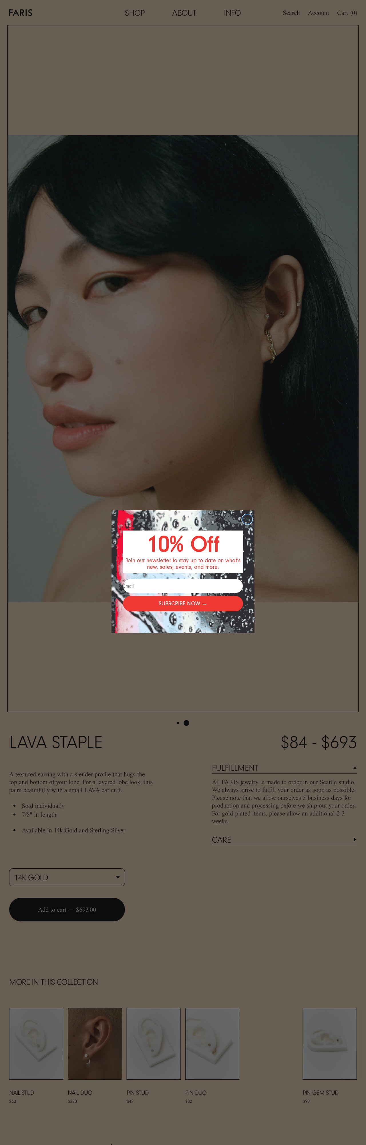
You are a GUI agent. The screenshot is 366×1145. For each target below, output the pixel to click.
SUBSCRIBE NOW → (183, 603)
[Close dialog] (247, 519)
